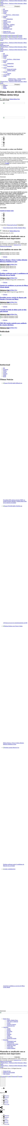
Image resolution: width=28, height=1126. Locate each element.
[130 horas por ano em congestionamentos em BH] (15, 506)
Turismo (5, 20)
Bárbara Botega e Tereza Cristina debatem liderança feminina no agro (13, 743)
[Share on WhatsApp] (4, 137)
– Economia (9, 1031)
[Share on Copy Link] (4, 146)
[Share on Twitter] (4, 141)
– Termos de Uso (10, 1025)
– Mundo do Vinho (11, 1045)
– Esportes (8, 1034)
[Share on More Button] (4, 1088)
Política (5, 12)
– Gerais (8, 1028)
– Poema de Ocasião (11, 1038)
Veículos (5, 23)
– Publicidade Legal (11, 1041)
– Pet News (9, 1037)
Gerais (4, 13)
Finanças (5, 85)
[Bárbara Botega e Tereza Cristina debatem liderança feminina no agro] (15, 626)
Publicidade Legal (7, 28)
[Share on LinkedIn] (4, 142)
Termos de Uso (7, 31)
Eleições (5, 256)
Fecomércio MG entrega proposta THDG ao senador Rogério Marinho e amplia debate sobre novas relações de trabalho (15, 501)
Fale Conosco (6, 1074)
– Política (8, 1030)
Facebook (14, 225)
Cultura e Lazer (7, 21)
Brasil (4, 376)
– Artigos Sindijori (10, 1048)
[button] (2, 1081)
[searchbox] (7, 6)
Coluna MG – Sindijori (8, 24)
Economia (5, 10)
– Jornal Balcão (10, 1042)
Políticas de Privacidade (9, 32)
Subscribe (17, 242)
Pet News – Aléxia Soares (12, 14)
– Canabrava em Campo (12, 1044)
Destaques (5, 1039)
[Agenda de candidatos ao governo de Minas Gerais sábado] (15, 869)
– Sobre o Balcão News (12, 1020)
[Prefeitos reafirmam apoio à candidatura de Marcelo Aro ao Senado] (15, 747)
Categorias (5, 1027)
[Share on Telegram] (3, 144)
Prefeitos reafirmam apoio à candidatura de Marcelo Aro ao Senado (13, 865)
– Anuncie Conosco (11, 1024)
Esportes (5, 16)
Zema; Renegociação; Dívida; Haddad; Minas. (14, 227)
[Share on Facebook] (4, 139)
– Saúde (8, 1035)
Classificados (6, 27)
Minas (4, 86)
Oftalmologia (9, 19)
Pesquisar (17, 6)
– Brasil (8, 1032)
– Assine (8, 1023)
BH (4, 9)
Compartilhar (20, 225)
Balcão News (6, 1018)
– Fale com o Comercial (12, 1021)
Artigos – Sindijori (7, 26)
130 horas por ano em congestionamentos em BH (15, 622)
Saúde (4, 17)
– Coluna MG (9, 1047)
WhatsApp (9, 225)
